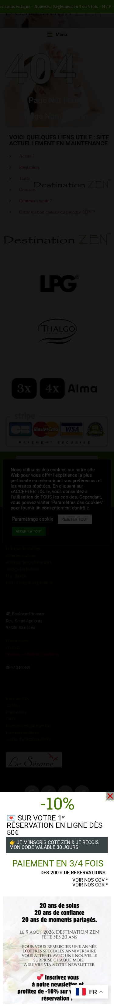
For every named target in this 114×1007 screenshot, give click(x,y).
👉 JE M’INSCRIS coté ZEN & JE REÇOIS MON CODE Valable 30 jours (54, 845)
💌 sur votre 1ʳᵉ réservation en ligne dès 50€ (54, 825)
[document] (57, 503)
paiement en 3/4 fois (57, 863)
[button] (110, 796)
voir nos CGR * (90, 885)
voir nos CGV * (90, 880)
